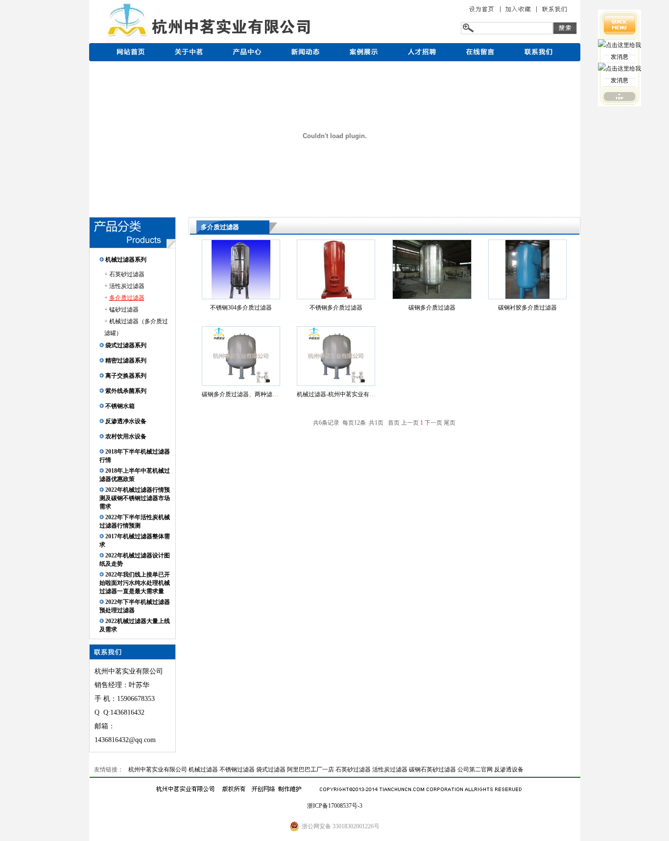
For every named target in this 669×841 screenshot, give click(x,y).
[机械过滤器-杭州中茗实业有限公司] (336, 383)
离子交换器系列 (125, 375)
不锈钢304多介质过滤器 (241, 307)
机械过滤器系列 (125, 259)
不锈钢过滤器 (237, 769)
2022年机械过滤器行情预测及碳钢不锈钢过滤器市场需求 (134, 498)
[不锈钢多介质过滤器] (336, 296)
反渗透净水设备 (125, 421)
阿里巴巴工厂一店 (310, 769)
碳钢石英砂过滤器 (432, 769)
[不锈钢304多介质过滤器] (241, 296)
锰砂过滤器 (124, 309)
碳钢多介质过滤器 (431, 307)
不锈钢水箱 (119, 406)
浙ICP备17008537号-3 (334, 805)
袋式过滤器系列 (125, 345)
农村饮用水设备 (125, 436)
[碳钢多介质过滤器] (432, 296)
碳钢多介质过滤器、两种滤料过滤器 (249, 394)
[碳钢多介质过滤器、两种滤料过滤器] (241, 383)
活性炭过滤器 (126, 286)
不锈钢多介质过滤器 (336, 307)
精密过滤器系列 (125, 360)
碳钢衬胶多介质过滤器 (527, 307)
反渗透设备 (509, 769)
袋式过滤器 (271, 769)
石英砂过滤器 (126, 274)
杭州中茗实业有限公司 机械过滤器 (173, 769)
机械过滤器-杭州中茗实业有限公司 (342, 394)
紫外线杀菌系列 (125, 390)
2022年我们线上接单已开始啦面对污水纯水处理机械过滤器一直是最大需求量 (134, 583)
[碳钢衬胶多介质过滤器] (527, 296)
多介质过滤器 (126, 297)
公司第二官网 (475, 769)
